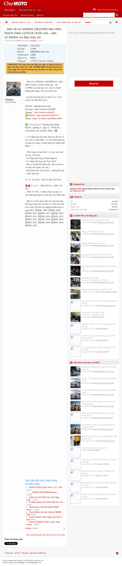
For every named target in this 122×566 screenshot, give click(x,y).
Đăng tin (40, 15)
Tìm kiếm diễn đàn (10, 15)
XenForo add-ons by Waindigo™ (14, 562)
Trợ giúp (24, 553)
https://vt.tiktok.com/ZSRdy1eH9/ (47, 118)
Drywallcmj (113, 210)
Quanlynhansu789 (89, 352)
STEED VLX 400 (88, 292)
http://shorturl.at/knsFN (44, 112)
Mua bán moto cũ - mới (30, 10)
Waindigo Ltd (36, 562)
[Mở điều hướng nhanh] (110, 22)
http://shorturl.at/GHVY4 (48, 115)
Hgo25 (84, 450)
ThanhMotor (87, 222)
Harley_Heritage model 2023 (93, 243)
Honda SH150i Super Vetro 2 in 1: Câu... (46, 487)
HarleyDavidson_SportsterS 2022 (95, 220)
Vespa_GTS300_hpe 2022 (92, 232)
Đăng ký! (93, 83)
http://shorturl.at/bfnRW (45, 109)
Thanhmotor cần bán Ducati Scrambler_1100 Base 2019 (93, 314)
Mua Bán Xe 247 (88, 306)
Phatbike (33, 41)
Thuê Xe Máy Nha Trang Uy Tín (94, 448)
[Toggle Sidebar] (116, 22)
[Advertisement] (45, 332)
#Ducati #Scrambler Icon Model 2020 (97, 255)
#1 (64, 528)
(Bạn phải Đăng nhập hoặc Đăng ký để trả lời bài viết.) (45, 535)
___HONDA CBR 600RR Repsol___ (44, 492)
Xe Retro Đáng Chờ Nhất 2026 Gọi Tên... (47, 502)
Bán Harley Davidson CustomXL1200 (97, 289)
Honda (18, 41)
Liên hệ (17, 553)
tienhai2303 (86, 372)
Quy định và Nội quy (37, 553)
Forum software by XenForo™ (23, 560)
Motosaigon (9, 10)
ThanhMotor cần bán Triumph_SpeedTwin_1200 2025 (95, 279)
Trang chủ (9, 553)
